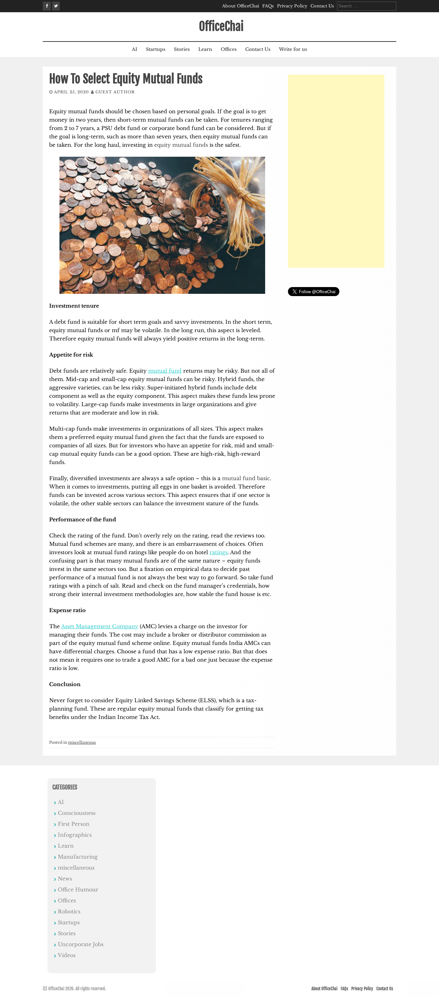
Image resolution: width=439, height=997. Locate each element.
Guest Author (115, 91)
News (65, 878)
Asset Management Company (99, 626)
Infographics (75, 835)
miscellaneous (82, 742)
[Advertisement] (336, 171)
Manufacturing (78, 856)
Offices (229, 49)
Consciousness (76, 813)
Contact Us (322, 6)
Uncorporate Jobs (80, 944)
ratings (219, 552)
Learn (205, 49)
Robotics (69, 911)
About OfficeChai (240, 6)
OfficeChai (221, 26)
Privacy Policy (292, 6)
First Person (73, 824)
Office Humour (78, 889)
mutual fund (165, 371)
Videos (67, 955)
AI (134, 49)
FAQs (268, 6)
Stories (182, 49)
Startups (155, 49)
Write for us (293, 49)
